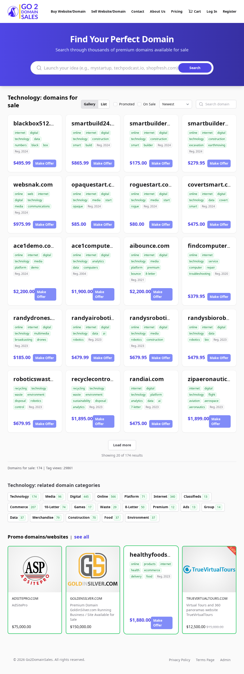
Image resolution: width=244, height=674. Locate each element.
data (37, 139)
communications (39, 206)
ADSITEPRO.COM (25, 598)
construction (100, 139)
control (19, 407)
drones (41, 340)
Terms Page (205, 660)
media (19, 206)
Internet (164, 496)
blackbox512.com (38, 123)
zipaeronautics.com (216, 379)
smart (77, 145)
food (149, 576)
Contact (137, 11)
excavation (196, 145)
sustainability (81, 401)
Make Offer (44, 163)
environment (35, 395)
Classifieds (195, 496)
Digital (79, 496)
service (213, 261)
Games (83, 507)
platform (20, 267)
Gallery (89, 104)
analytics (98, 261)
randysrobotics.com (158, 318)
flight (211, 395)
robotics (78, 340)
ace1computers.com (100, 245)
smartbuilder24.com (159, 123)
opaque (78, 206)
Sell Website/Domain (108, 11)
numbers (21, 145)
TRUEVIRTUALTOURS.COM (207, 598)
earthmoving (216, 145)
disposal (20, 401)
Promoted (127, 104)
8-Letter (134, 507)
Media (53, 496)
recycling (21, 388)
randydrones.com (38, 318)
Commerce (23, 507)
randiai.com (147, 379)
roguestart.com (152, 184)
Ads (189, 507)
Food (111, 517)
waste (19, 395)
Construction (82, 517)
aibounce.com (150, 245)
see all (81, 537)
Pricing (177, 11)
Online (106, 496)
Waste (108, 507)
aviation (194, 401)
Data (17, 517)
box (45, 145)
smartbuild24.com (97, 123)
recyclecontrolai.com (101, 379)
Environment (141, 517)
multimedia (41, 333)
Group (212, 507)
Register (229, 11)
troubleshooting (199, 274)
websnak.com (33, 184)
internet (20, 133)
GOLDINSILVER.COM (86, 598)
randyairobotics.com (101, 318)
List (104, 104)
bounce (136, 274)
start (108, 200)
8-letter (150, 274)
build (89, 145)
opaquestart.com (96, 184)
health (135, 570)
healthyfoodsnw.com (160, 554)
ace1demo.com (34, 245)
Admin (225, 660)
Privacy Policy (179, 660)
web (30, 194)
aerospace (211, 401)
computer (195, 267)
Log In (212, 11)
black (34, 145)
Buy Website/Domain (68, 11)
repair (211, 267)
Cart (197, 11)
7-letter (136, 407)
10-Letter (55, 507)
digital (34, 133)
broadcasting (23, 340)
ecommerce (152, 570)
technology (22, 139)
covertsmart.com (212, 184)
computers (91, 267)
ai (104, 333)
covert (223, 200)
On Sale (149, 104)
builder (148, 145)
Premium (163, 507)
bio (207, 340)
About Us (157, 11)
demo (35, 267)
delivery (136, 576)
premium (153, 267)
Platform (134, 496)
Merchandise (46, 517)
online (77, 133)
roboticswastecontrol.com (50, 379)
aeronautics (197, 407)
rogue (135, 206)
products (150, 564)
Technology (23, 496)
